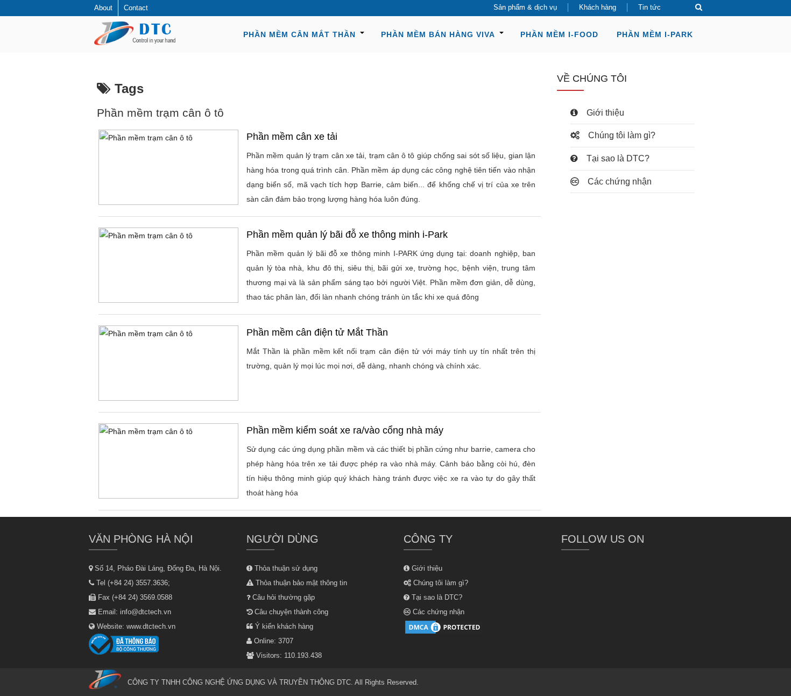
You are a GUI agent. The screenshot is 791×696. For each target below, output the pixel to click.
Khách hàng (597, 7)
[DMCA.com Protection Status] (444, 627)
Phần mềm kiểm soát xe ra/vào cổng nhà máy (344, 430)
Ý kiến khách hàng (283, 626)
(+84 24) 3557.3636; (139, 583)
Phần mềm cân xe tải (291, 136)
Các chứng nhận (618, 181)
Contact (136, 8)
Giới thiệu (604, 112)
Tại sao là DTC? (616, 158)
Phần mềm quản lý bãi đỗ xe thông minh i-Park (347, 234)
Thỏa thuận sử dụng (284, 568)
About (103, 8)
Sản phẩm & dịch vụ (525, 7)
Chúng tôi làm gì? (620, 135)
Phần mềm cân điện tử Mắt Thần (317, 332)
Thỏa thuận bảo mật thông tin (300, 583)
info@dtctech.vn (145, 612)
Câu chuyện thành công (290, 612)
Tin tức (649, 7)
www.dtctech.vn (150, 626)
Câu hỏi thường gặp (282, 597)
